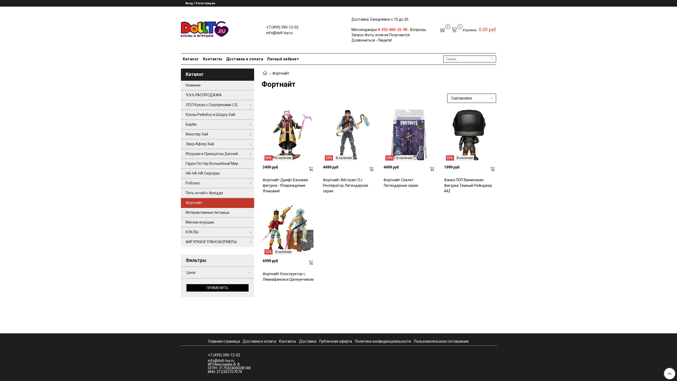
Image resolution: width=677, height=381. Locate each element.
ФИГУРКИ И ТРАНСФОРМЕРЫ (211, 242)
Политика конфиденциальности (383, 341)
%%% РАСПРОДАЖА (204, 95)
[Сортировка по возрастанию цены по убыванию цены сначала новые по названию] (471, 98)
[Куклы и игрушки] (204, 29)
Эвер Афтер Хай (200, 144)
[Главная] (265, 73)
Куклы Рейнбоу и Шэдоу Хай (210, 114)
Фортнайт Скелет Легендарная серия (400, 183)
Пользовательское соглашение (441, 341)
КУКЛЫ (192, 232)
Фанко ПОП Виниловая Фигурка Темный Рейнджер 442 (468, 185)
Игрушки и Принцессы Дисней (212, 154)
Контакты (212, 59)
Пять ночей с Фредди (204, 193)
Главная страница (224, 341)
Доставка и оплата (244, 59)
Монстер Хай (197, 134)
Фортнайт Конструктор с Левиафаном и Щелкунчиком (288, 277)
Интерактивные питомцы (208, 212)
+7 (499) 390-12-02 (282, 27)
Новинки (193, 85)
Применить (217, 288)
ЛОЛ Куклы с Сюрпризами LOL (212, 105)
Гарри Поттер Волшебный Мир (212, 163)
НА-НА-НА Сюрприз (203, 173)
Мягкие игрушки (200, 222)
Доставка (307, 341)
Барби (191, 124)
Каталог (191, 59)
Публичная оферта (335, 341)
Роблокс (193, 183)
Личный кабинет (283, 59)
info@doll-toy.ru (279, 33)
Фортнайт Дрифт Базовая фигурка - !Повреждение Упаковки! (285, 185)
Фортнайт (194, 203)
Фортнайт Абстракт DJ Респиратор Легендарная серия (345, 185)
